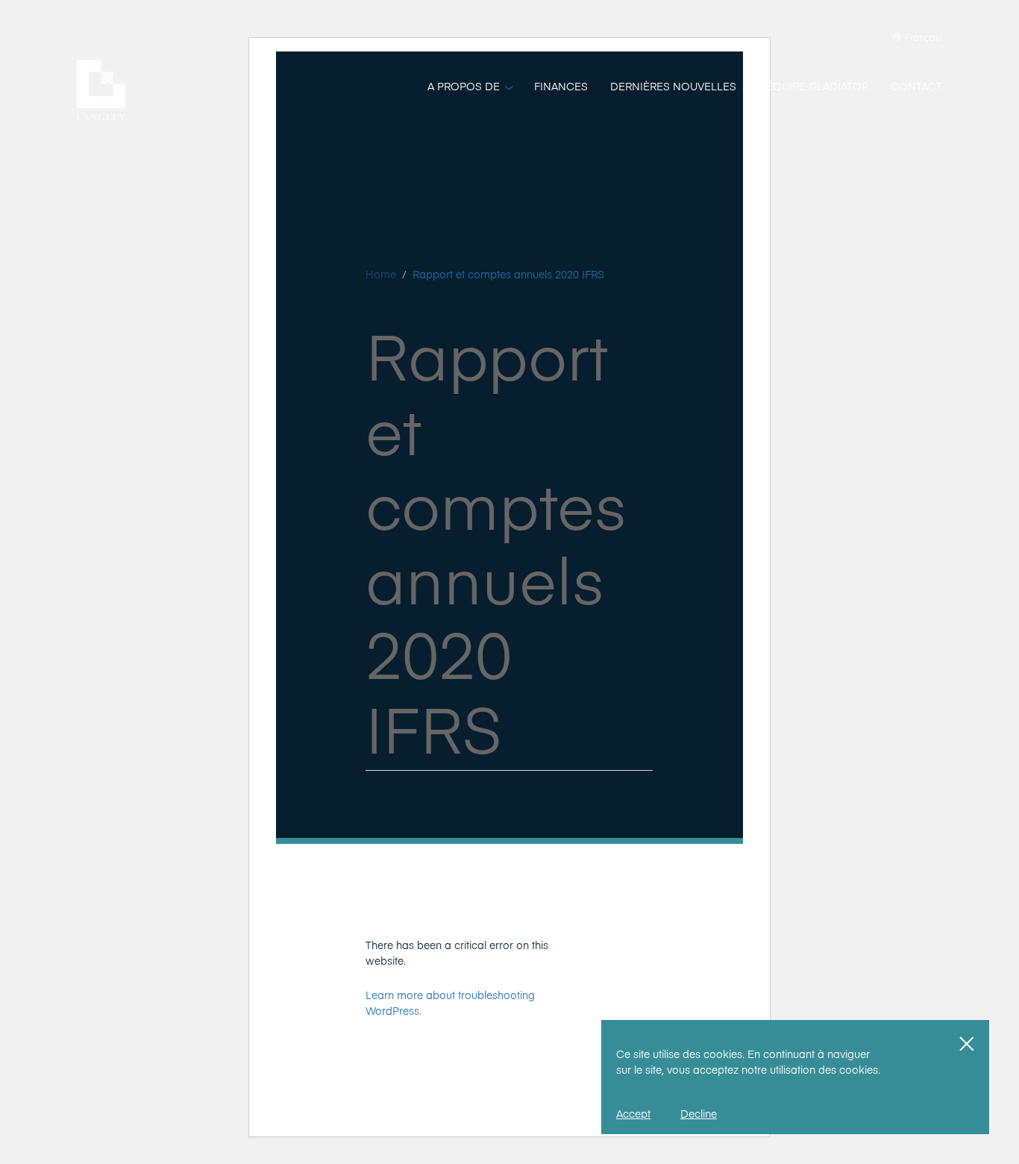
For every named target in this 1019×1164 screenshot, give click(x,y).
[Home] (101, 90)
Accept (633, 1113)
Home (381, 273)
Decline (698, 1113)
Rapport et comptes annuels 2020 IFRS (508, 273)
